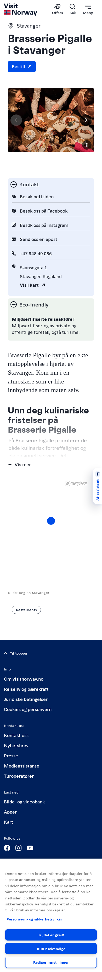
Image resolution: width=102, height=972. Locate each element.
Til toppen (18, 653)
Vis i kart (29, 285)
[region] (51, 526)
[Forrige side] (16, 120)
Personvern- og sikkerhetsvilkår (34, 919)
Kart (8, 822)
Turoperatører (19, 776)
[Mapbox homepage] (76, 484)
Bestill (18, 66)
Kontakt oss (16, 735)
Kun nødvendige (51, 948)
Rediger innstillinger (51, 962)
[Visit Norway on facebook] (7, 848)
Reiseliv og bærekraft (26, 689)
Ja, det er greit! (51, 934)
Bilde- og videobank (24, 801)
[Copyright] (87, 145)
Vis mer (23, 464)
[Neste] (86, 120)
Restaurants (26, 609)
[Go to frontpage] (21, 9)
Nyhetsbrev (16, 745)
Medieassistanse (21, 766)
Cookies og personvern (28, 709)
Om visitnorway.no (23, 679)
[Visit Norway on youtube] (30, 848)
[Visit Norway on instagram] (18, 848)
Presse (11, 755)
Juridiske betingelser (26, 699)
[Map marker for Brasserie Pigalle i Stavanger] (51, 521)
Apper (10, 812)
